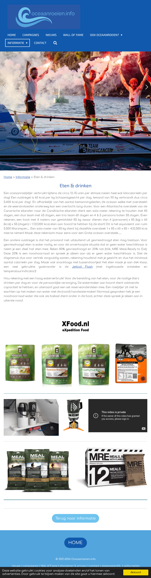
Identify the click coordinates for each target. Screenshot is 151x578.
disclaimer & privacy (73, 566)
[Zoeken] (55, 43)
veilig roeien (132, 566)
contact (94, 566)
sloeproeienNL (111, 566)
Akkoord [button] (136, 572)
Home (8, 177)
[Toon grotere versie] (20, 362)
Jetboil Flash (82, 266)
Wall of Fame (49, 566)
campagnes (30, 566)
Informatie (23, 177)
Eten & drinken (44, 177)
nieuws (16, 566)
